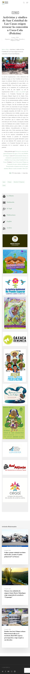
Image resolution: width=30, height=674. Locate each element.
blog (7, 49)
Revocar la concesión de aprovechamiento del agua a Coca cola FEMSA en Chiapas (15, 153)
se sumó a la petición (20, 92)
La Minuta (15, 12)
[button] (27, 2)
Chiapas (16, 39)
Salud (17, 40)
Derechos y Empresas (19, 182)
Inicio (3, 49)
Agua (11, 39)
